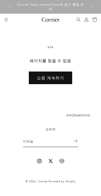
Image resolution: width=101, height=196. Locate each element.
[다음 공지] (91, 7)
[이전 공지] (10, 7)
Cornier (43, 181)
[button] (6, 20)
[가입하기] (72, 141)
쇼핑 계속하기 (50, 78)
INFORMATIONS (78, 115)
